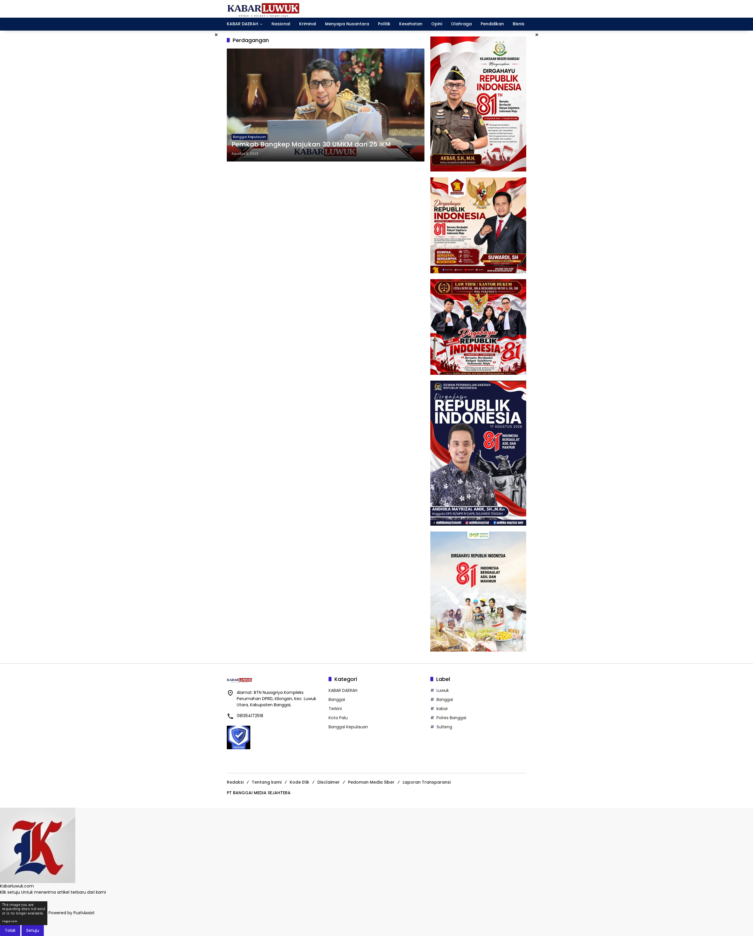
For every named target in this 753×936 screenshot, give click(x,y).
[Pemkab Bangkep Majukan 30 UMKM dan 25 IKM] (325, 105)
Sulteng (444, 727)
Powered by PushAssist (72, 913)
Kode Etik (299, 782)
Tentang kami (266, 782)
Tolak (10, 930)
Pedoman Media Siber (371, 782)
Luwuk (443, 690)
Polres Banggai (451, 718)
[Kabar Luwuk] (263, 8)
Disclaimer (328, 782)
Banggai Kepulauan (249, 136)
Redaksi (235, 782)
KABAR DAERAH (343, 690)
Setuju (32, 930)
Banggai (337, 699)
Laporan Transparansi (427, 782)
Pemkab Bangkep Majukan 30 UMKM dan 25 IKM (311, 144)
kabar (442, 709)
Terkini (335, 709)
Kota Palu (338, 718)
